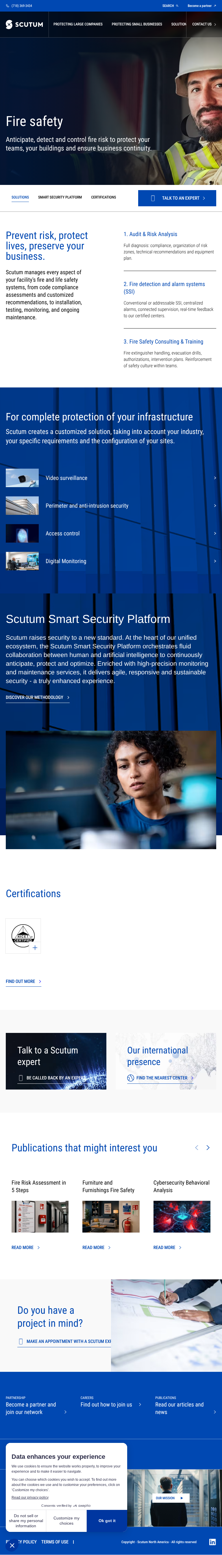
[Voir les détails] (23, 936)
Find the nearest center (161, 1078)
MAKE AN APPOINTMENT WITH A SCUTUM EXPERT (73, 1341)
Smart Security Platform (60, 197)
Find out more (20, 981)
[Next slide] (208, 1147)
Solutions (20, 197)
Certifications (103, 197)
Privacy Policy (21, 1542)
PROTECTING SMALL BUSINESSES (137, 24)
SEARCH (168, 6)
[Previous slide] (196, 1147)
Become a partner (200, 6)
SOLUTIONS (180, 24)
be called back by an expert (56, 1078)
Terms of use (55, 1542)
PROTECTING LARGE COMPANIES (78, 24)
